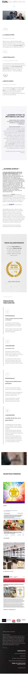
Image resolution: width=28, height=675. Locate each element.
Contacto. (22, 152)
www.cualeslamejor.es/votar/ (12, 355)
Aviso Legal (5, 647)
